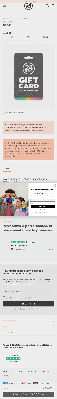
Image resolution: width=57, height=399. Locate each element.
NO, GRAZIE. (42, 209)
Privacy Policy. (47, 212)
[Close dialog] (55, 185)
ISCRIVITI (42, 206)
